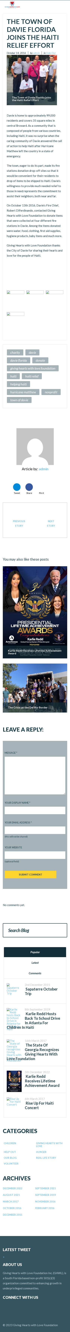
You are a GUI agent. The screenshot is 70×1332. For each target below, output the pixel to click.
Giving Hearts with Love (49, 1145)
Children (10, 1143)
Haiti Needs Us (51, 523)
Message (11, 752)
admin (36, 52)
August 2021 (11, 1194)
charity (15, 352)
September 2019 (45, 1194)
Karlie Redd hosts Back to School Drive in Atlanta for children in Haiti (33, 1020)
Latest (35, 962)
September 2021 (45, 1188)
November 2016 (45, 1201)
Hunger (41, 1151)
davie (32, 352)
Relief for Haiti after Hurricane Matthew (19, 523)
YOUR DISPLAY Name (17, 802)
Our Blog (10, 1157)
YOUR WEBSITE (13, 847)
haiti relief (31, 376)
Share (29, 493)
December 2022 (12, 1188)
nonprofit (51, 392)
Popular (35, 952)
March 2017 (10, 1201)
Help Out (51, 52)
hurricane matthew (23, 392)
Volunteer (11, 1163)
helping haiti (18, 384)
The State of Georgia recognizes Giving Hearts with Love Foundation (33, 1052)
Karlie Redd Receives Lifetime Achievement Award (42, 1081)
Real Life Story (46, 1157)
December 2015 (12, 1214)
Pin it (41, 493)
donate (40, 360)
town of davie (19, 400)
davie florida (18, 360)
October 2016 (12, 1208)
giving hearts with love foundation (32, 368)
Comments (35, 973)
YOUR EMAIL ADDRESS (18, 822)
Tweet (17, 493)
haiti (13, 376)
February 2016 (44, 1208)
